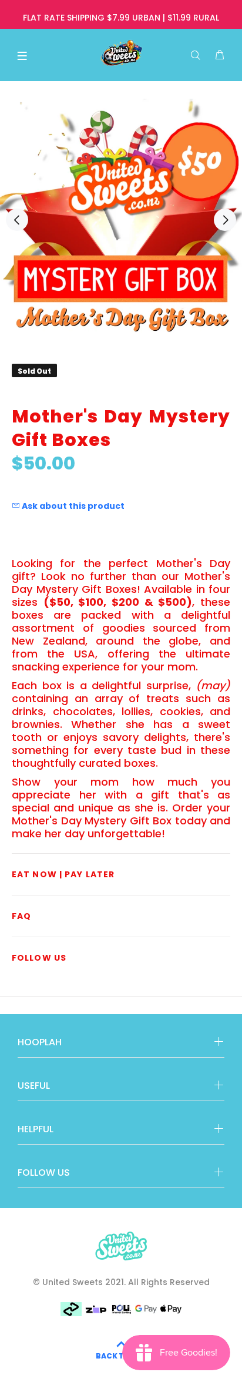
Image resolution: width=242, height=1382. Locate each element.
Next (225, 220)
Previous (17, 220)
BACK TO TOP (121, 1356)
